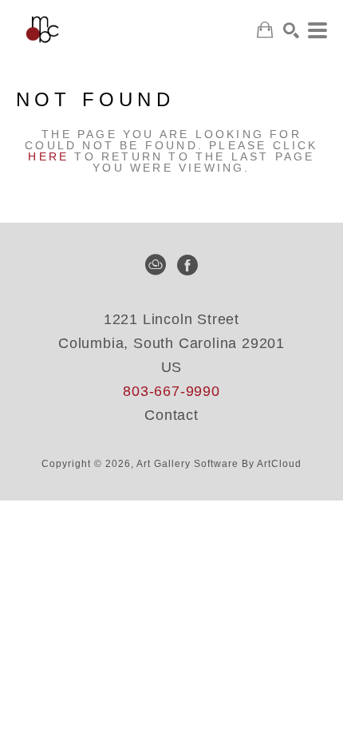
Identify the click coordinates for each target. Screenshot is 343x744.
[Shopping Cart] (265, 30)
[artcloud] (155, 265)
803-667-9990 (171, 391)
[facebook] (187, 265)
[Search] (291, 30)
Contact (171, 415)
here (48, 156)
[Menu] (317, 30)
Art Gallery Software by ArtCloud (219, 463)
